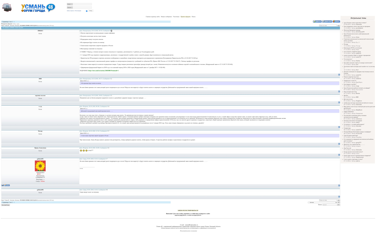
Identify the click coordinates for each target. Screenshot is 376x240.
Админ (18, 23)
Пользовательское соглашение (188, 231)
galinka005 (40, 159)
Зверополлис (360, 157)
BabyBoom (359, 110)
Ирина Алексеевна (40, 148)
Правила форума (185, 16)
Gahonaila (359, 24)
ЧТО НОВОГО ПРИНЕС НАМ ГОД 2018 (28, 25)
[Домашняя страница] (7, 185)
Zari (357, 64)
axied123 (358, 53)
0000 (40, 78)
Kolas (357, 37)
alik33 (357, 122)
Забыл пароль (70, 10)
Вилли (358, 93)
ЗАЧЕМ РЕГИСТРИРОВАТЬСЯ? (188, 210)
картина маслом (40, 95)
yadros (358, 161)
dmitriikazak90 (360, 32)
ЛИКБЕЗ (40, 30)
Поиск (193, 16)
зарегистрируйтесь (180, 215)
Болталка (12, 25)
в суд (40, 106)
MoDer (14, 23)
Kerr (357, 70)
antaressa (359, 119)
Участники (176, 16)
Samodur (358, 126)
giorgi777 (358, 142)
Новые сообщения (166, 16)
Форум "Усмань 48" (5, 25)
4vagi (357, 86)
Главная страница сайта (153, 16)
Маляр (40, 131)
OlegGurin (359, 101)
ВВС (357, 97)
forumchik (359, 133)
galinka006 (40, 190)
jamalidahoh (359, 28)
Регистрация (78, 10)
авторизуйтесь (196, 215)
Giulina (358, 60)
